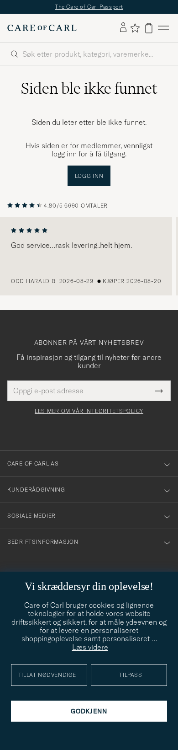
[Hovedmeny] (163, 28)
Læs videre (90, 647)
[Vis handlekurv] (148, 28)
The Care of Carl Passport (89, 6)
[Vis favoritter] (135, 27)
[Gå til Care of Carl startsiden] (42, 28)
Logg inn (89, 175)
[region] (89, 256)
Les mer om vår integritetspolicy (89, 411)
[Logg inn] (123, 27)
